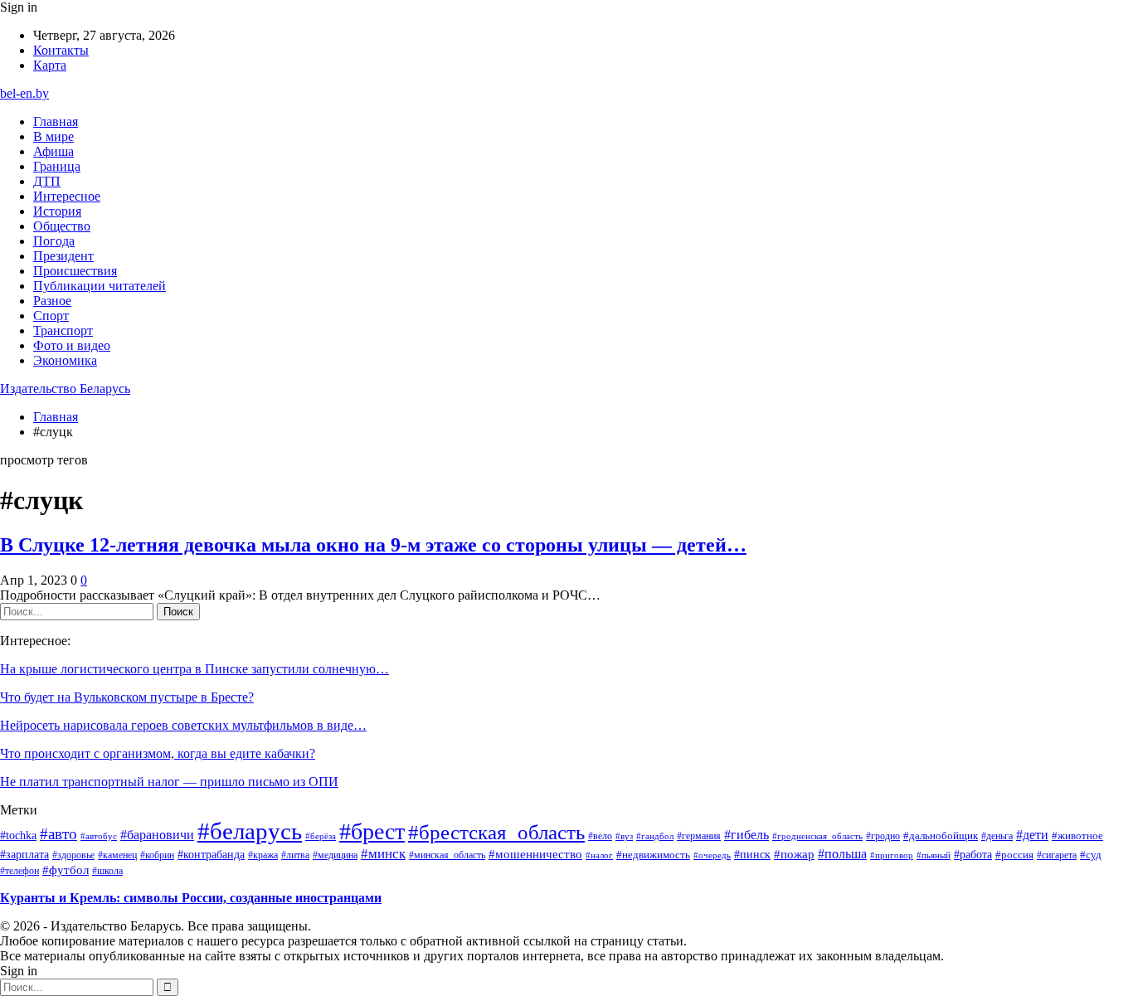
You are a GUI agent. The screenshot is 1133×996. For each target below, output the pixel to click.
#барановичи (157, 835)
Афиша (53, 151)
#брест (372, 831)
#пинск (752, 854)
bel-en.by (24, 93)
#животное (1077, 835)
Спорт (51, 316)
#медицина (335, 855)
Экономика (65, 360)
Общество (61, 226)
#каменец (117, 855)
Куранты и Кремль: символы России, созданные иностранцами (191, 898)
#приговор (891, 855)
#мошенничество (535, 854)
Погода (54, 241)
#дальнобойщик (940, 835)
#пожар (794, 854)
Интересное (66, 196)
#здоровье (73, 855)
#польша (842, 854)
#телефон (19, 871)
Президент (63, 256)
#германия (699, 836)
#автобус (98, 836)
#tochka (18, 835)
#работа (973, 854)
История (57, 211)
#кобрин (157, 855)
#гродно (883, 836)
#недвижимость (653, 854)
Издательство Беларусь (65, 388)
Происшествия (75, 271)
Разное (52, 301)
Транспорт (63, 330)
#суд (1090, 854)
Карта (49, 65)
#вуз (624, 836)
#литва (295, 855)
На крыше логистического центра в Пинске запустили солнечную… (194, 669)
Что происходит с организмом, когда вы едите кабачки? (157, 753)
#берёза (320, 836)
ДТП (47, 181)
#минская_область (447, 855)
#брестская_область (496, 832)
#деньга (997, 836)
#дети (1032, 835)
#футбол (65, 870)
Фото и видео (71, 345)
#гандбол (654, 836)
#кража (263, 855)
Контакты (61, 50)
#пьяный (934, 855)
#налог (599, 855)
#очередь (712, 855)
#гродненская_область (817, 836)
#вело (600, 836)
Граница (56, 166)
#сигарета (1057, 855)
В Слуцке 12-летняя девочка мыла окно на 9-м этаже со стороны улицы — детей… (373, 545)
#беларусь (249, 831)
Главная (55, 121)
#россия (1014, 855)
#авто (58, 834)
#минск (383, 853)
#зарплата (24, 854)
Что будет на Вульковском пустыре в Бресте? (127, 697)
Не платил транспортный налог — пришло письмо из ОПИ (169, 782)
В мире (53, 136)
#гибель (746, 835)
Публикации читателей (99, 286)
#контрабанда (211, 854)
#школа (107, 871)
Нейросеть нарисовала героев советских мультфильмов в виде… (183, 725)
